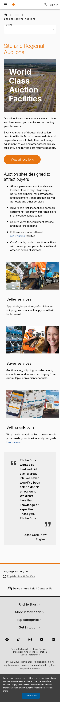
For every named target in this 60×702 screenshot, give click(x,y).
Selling (9, 24)
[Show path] (17, 15)
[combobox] (30, 29)
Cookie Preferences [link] (30, 655)
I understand (30, 695)
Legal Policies (40, 649)
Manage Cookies (10, 688)
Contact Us (45, 588)
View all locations (22, 159)
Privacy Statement (19, 649)
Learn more (13, 442)
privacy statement (37, 688)
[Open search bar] (45, 4)
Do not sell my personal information (30, 652)
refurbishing (17, 236)
